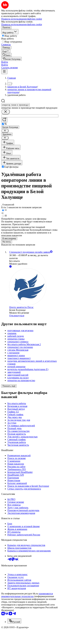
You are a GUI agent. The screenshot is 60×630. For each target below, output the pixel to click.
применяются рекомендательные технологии (27, 595)
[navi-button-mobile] (4, 71)
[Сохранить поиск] (4, 120)
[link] (6, 55)
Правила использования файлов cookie (21, 24)
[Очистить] (5, 111)
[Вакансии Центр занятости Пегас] (33, 287)
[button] (4, 62)
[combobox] (15, 104)
